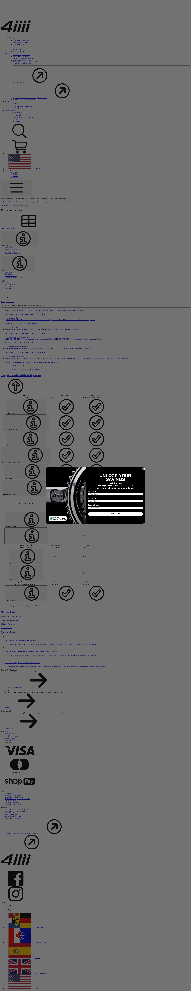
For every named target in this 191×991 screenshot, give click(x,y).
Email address (93, 505)
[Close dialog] (143, 469)
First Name (92, 491)
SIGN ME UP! (115, 514)
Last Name (92, 498)
